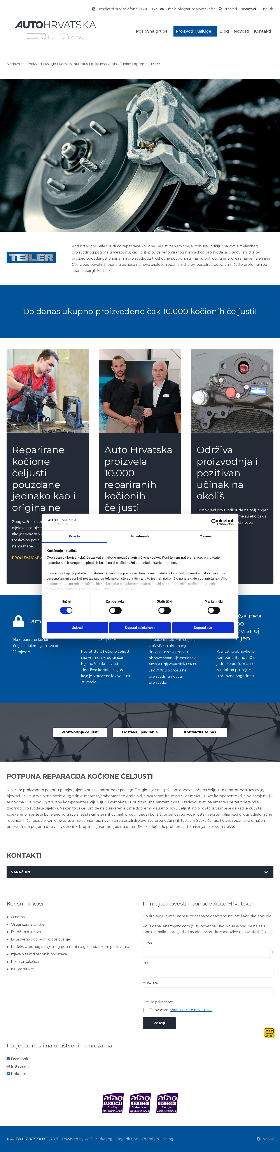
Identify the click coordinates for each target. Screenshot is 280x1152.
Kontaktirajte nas (200, 732)
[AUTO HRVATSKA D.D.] (55, 30)
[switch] (115, 610)
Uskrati (77, 628)
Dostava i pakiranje (140, 732)
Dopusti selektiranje (140, 628)
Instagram (20, 1066)
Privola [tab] (74, 536)
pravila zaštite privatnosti (190, 1010)
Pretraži (230, 9)
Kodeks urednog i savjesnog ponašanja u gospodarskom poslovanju (70, 947)
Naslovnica (15, 64)
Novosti (241, 31)
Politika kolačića (25, 962)
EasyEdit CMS (127, 1139)
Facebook (19, 1059)
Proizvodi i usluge (193, 31)
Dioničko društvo (26, 932)
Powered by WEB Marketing (87, 1139)
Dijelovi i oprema (133, 64)
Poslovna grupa (152, 31)
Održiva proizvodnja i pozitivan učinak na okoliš (227, 473)
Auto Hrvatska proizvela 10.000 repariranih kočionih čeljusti (138, 478)
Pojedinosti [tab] (140, 536)
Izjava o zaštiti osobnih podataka (39, 954)
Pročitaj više (25, 558)
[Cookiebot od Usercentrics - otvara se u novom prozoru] (214, 522)
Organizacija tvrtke (27, 924)
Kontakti (262, 31)
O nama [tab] (206, 536)
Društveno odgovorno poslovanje (40, 939)
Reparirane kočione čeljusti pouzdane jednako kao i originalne (44, 478)
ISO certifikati (23, 969)
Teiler (155, 64)
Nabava (269, 1139)
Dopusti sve (203, 628)
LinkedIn (18, 1074)
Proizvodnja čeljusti (80, 732)
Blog (224, 31)
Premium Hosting (157, 1139)
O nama (18, 917)
